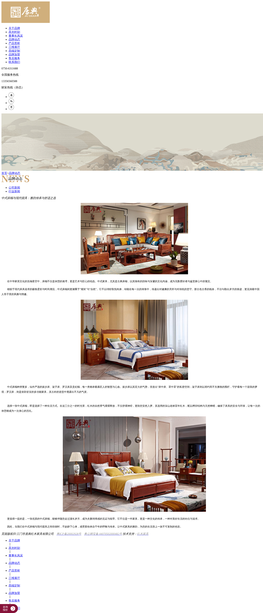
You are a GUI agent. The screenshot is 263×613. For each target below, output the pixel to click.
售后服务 (14, 58)
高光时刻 (14, 31)
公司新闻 (14, 187)
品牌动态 (14, 39)
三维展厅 (14, 46)
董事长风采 (16, 35)
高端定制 (14, 50)
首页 (4, 173)
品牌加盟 (14, 54)
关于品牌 (14, 28)
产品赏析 (14, 43)
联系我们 (14, 62)
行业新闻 (14, 191)
